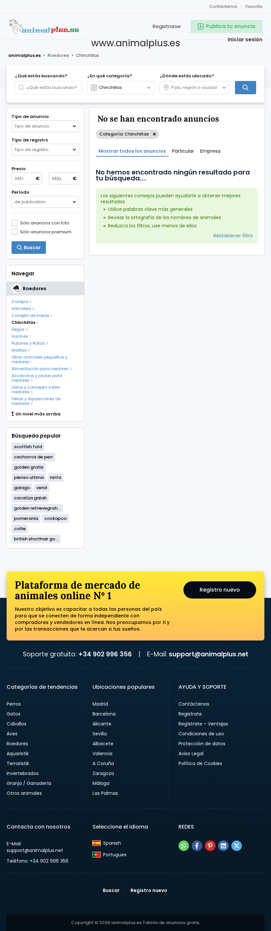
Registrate (190, 714)
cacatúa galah (30, 498)
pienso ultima (29, 477)
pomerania (26, 518)
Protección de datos (201, 743)
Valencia (102, 753)
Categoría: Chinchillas (124, 134)
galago (22, 488)
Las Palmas (105, 793)
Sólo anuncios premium (45, 232)
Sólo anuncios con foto (44, 223)
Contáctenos (223, 6)
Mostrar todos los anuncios (132, 151)
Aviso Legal (191, 753)
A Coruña (103, 763)
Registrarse (167, 26)
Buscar (111, 890)
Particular (183, 151)
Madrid (100, 704)
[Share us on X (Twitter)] (236, 845)
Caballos (16, 723)
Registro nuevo (220, 590)
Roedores (17, 743)
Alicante (102, 723)
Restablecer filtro (233, 235)
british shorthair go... (36, 539)
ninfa (55, 477)
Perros (14, 704)
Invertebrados (23, 773)
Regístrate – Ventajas (203, 723)
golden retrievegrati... (37, 508)
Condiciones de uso (201, 733)
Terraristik (18, 763)
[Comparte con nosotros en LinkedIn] (223, 845)
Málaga (101, 783)
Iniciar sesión (245, 39)
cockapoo (55, 518)
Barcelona (104, 714)
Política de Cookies (200, 763)
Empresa (210, 151)
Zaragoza (103, 773)
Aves (12, 733)
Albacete (103, 743)
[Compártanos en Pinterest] (210, 845)
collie (20, 528)
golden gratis (28, 467)
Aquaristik (18, 753)
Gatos (13, 714)
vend (41, 488)
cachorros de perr (33, 457)
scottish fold (28, 447)
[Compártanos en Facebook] (197, 845)
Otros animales (24, 793)
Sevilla (100, 733)
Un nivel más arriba (38, 414)
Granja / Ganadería (29, 783)
